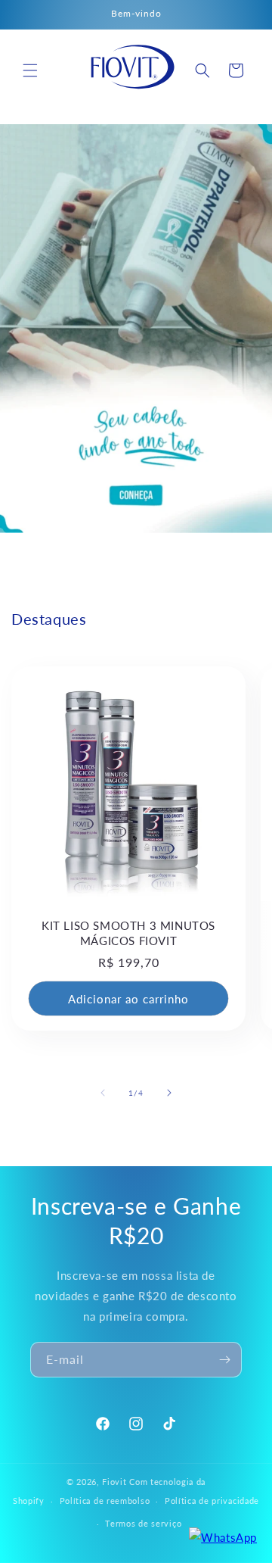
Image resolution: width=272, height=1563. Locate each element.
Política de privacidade (212, 1500)
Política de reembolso (105, 1500)
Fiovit (114, 1482)
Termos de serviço (143, 1523)
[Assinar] (224, 1359)
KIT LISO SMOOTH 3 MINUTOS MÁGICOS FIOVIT (128, 933)
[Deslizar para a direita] (169, 1092)
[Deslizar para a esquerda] (102, 1092)
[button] (30, 70)
